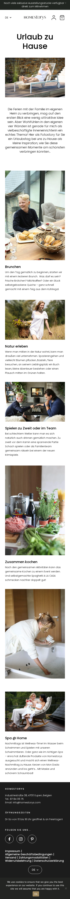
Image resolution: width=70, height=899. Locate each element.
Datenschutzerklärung (49, 861)
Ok (35, 894)
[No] (65, 888)
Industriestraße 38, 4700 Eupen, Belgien (28, 795)
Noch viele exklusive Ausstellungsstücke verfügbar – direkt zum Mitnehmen (35, 4)
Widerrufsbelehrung (18, 861)
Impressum (12, 851)
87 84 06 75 (17, 799)
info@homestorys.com (27, 802)
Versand (10, 857)
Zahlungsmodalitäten (33, 857)
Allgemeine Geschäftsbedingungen (28, 854)
